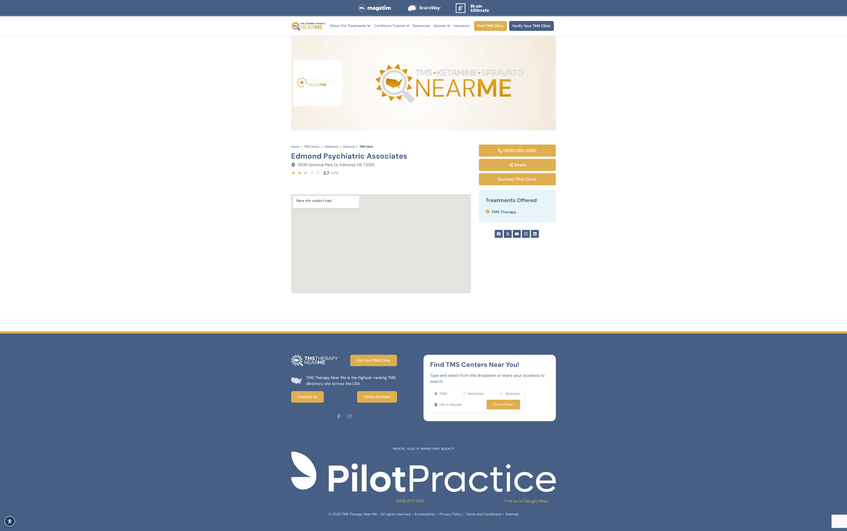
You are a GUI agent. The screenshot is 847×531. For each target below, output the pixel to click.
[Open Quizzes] (448, 25)
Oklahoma (331, 146)
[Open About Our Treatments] (369, 25)
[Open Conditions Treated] (408, 25)
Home (295, 146)
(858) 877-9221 (410, 501)
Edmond (348, 146)
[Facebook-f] (339, 416)
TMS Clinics (311, 146)
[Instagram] (349, 416)
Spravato (512, 393)
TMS (443, 393)
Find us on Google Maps (526, 501)
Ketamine (475, 393)
